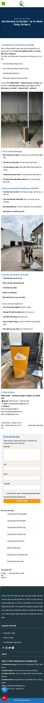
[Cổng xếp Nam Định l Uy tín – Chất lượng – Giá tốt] (22, 3)
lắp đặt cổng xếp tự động (22, 18)
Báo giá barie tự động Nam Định (17, 555)
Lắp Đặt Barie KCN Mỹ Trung (16, 527)
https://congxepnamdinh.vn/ (10, 409)
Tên (5, 464)
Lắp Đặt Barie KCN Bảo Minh (16, 521)
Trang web (7, 484)
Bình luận (7, 447)
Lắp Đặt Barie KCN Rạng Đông (17, 514)
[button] (3, 3)
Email (6, 474)
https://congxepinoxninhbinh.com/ (12, 412)
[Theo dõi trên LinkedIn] (13, 648)
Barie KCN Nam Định (13, 548)
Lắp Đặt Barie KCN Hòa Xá (15, 541)
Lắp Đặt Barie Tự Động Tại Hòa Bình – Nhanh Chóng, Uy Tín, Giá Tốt (11, 425)
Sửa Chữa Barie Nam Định (15, 561)
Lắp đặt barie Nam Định (35, 425)
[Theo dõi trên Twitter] (10, 648)
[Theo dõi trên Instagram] (6, 648)
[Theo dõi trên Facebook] (3, 648)
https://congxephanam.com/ (10, 414)
